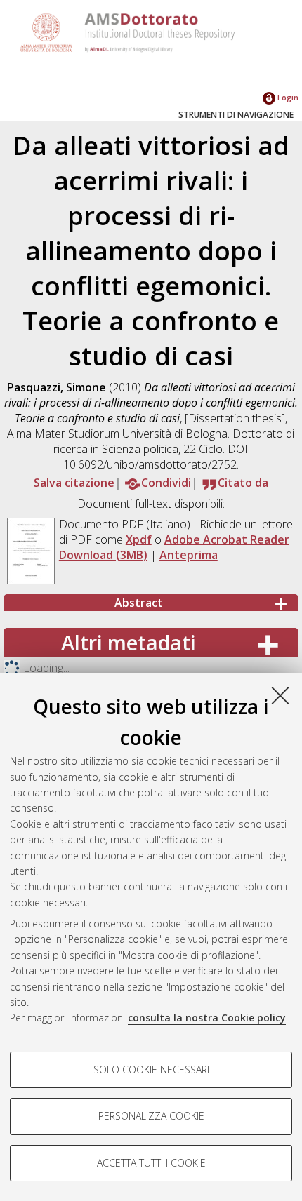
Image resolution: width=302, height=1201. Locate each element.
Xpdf (139, 539)
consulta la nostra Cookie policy (207, 1017)
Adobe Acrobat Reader (226, 539)
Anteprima (188, 555)
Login (286, 97)
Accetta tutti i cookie (151, 1162)
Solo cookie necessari (151, 1069)
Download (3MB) (103, 555)
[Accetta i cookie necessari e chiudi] (280, 695)
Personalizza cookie (151, 1115)
